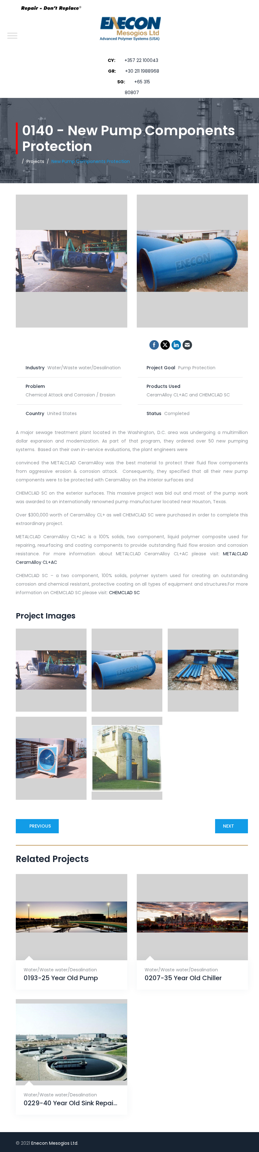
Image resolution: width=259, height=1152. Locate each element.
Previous (40, 826)
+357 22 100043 (141, 60)
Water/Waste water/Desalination (60, 970)
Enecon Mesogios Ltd (54, 1143)
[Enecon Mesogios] (128, 35)
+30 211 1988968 (142, 71)
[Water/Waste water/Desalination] (63, 944)
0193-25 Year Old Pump (61, 978)
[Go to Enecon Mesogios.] (17, 161)
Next (228, 826)
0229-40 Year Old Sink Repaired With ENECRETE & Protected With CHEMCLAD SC (71, 1103)
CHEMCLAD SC (124, 592)
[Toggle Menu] (12, 36)
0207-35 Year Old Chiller (183, 978)
